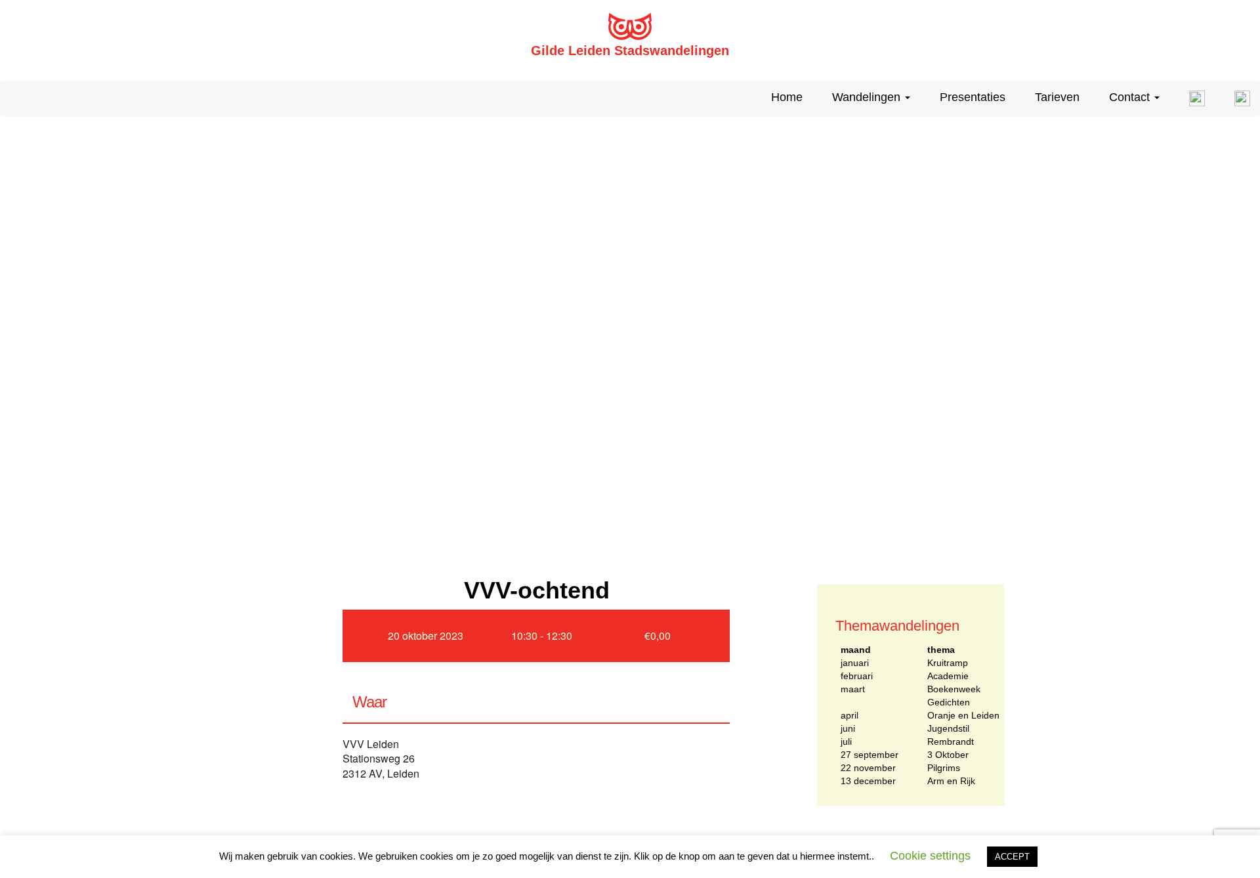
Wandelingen (868, 97)
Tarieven (1057, 97)
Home (787, 97)
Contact (1131, 97)
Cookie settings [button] (930, 855)
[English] (1192, 98)
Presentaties (972, 97)
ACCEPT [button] (1012, 857)
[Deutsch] (1237, 98)
